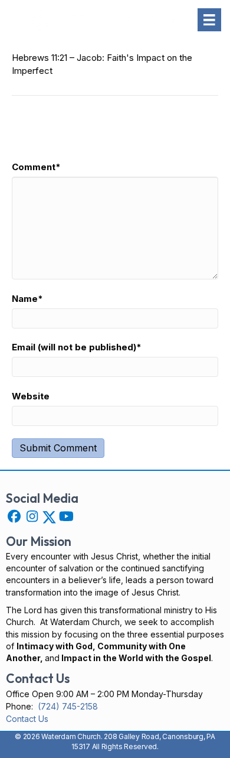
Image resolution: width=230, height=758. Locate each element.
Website (31, 396)
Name (27, 298)
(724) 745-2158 (68, 706)
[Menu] (209, 20)
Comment (36, 167)
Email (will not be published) (77, 347)
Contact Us (27, 719)
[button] (14, 516)
